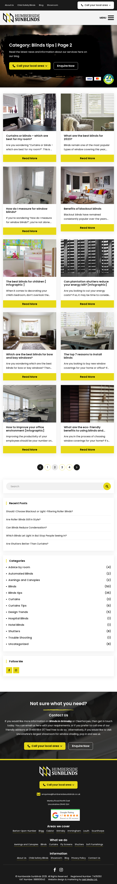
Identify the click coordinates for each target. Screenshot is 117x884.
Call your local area (96, 5)
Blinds (12, 586)
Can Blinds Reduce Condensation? (26, 527)
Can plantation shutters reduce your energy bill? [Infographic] (86, 283)
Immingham (74, 830)
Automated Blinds (20, 573)
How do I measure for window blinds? (26, 210)
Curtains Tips (17, 605)
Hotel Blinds (16, 625)
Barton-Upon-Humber (24, 830)
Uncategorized (18, 644)
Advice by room (19, 567)
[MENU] (111, 18)
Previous (40, 467)
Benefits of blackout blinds (82, 209)
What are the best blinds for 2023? (83, 137)
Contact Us (94, 857)
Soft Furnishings (94, 844)
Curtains (14, 599)
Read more (29, 158)
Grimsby (60, 830)
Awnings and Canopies (24, 580)
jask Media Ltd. (89, 879)
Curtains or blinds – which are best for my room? (27, 137)
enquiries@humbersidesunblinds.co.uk (61, 794)
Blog (41, 5)
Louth (86, 830)
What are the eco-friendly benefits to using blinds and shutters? (83, 430)
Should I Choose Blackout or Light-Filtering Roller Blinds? (39, 511)
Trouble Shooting (20, 637)
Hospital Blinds (18, 618)
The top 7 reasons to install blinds (83, 356)
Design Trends (18, 612)
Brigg (41, 830)
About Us (9, 5)
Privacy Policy (78, 857)
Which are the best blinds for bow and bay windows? (29, 356)
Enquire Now (65, 66)
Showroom (52, 5)
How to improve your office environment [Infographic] (25, 428)
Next (77, 467)
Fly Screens (66, 844)
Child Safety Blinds (26, 5)
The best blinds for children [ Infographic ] (26, 283)
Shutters (14, 631)
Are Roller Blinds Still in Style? (23, 519)
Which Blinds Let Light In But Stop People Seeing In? (36, 535)
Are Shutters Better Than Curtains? (27, 543)
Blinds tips (15, 593)
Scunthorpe (98, 830)
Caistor (50, 830)
